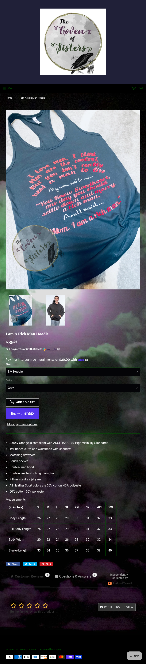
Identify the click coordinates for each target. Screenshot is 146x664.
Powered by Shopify (50, 649)
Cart (140, 88)
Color (9, 380)
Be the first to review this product (32, 611)
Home (9, 97)
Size (8, 364)
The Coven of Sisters (25, 649)
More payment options (22, 424)
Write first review (118, 607)
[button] (73, 349)
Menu (11, 88)
